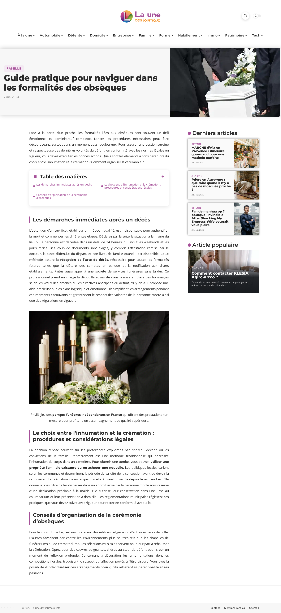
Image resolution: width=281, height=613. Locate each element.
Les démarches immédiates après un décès (64, 184)
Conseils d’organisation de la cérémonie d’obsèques (61, 196)
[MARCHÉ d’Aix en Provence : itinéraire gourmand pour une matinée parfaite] (246, 153)
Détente (196, 144)
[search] (245, 16)
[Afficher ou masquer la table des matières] (125, 176)
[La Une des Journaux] (140, 15)
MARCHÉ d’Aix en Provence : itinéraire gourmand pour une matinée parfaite (208, 153)
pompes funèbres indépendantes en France (87, 414)
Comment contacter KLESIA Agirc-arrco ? (220, 275)
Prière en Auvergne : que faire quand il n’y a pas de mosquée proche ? (211, 184)
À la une (197, 175)
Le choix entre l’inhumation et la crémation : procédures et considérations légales (132, 186)
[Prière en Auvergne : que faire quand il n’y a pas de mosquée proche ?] (246, 185)
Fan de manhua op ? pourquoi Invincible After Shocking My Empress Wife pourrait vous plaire (210, 218)
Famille (14, 68)
